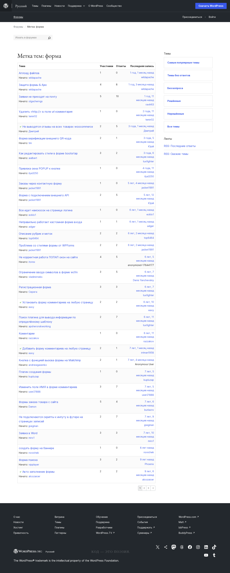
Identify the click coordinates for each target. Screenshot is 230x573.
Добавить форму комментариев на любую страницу (56, 348)
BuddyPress (187, 532)
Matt (183, 522)
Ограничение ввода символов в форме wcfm (48, 272)
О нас (16, 516)
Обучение (102, 516)
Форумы (18, 16)
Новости (18, 522)
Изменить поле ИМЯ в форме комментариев (48, 387)
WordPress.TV (105, 532)
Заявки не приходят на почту (38, 96)
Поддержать (146, 527)
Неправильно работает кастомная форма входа (50, 222)
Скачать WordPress (211, 5)
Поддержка (102, 522)
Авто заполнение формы (38, 471)
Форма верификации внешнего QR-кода (45, 138)
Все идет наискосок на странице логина (45, 210)
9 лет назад (147, 459)
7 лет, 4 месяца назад (141, 359)
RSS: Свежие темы (176, 154)
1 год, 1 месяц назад (142, 72)
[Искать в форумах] (49, 37)
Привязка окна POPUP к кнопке (39, 168)
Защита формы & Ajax (33, 85)
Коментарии (27, 333)
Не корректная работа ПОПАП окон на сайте (48, 257)
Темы (58, 522)
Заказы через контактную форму (40, 183)
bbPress (185, 527)
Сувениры (144, 532)
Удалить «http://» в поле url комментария (45, 111)
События (142, 522)
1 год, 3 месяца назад (141, 84)
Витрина (59, 516)
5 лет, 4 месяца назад (141, 183)
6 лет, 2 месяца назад (141, 233)
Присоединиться (147, 516)
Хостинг (18, 527)
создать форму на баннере (36, 448)
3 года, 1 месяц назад (141, 126)
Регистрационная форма (35, 287)
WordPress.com (189, 516)
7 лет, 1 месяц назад (141, 348)
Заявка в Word (28, 433)
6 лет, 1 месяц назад (141, 209)
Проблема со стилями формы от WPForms (46, 245)
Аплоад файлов (29, 73)
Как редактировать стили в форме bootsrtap (48, 153)
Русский (50, 551)
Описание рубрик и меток (35, 233)
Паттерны (60, 532)
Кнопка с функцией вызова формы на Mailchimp (50, 360)
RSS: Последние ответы (180, 146)
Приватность (21, 532)
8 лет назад (147, 447)
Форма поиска (28, 460)
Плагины (59, 527)
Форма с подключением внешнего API (44, 195)
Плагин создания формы (35, 372)
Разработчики (104, 527)
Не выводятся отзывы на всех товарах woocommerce (57, 126)
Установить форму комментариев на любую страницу (57, 302)
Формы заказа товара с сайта (38, 402)
